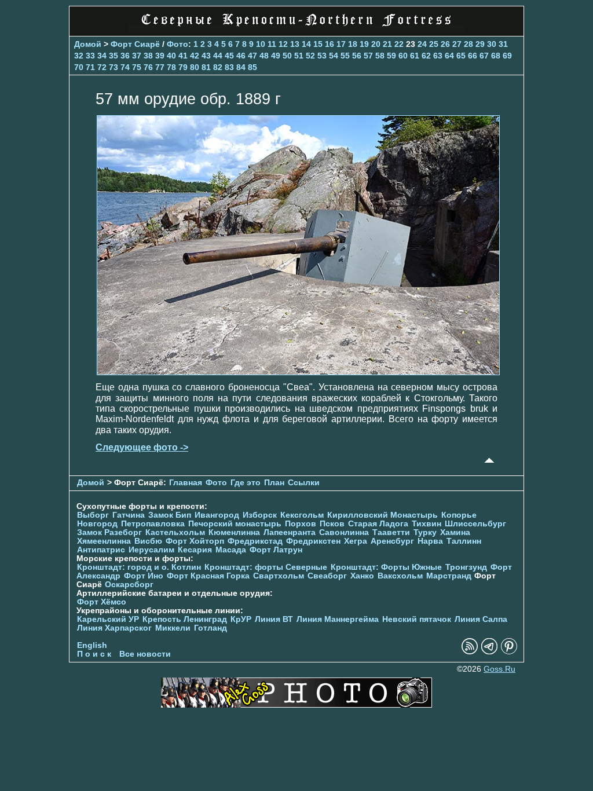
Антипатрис (101, 549)
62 (426, 55)
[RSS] (470, 651)
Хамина (455, 532)
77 (159, 67)
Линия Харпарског (114, 628)
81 (206, 67)
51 (298, 55)
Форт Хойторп (195, 541)
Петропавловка (153, 523)
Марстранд (448, 576)
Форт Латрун (276, 549)
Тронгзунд (466, 567)
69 (507, 55)
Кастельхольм (175, 532)
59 (391, 55)
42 (194, 55)
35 (113, 55)
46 (241, 55)
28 (468, 44)
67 (484, 55)
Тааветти (391, 532)
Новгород (97, 523)
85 (252, 67)
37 (136, 55)
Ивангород (217, 515)
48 (264, 55)
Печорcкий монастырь (234, 523)
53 (322, 55)
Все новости (145, 654)
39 (159, 55)
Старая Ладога (378, 523)
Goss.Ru (499, 669)
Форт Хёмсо (101, 602)
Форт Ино (143, 576)
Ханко (362, 576)
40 (171, 55)
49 (275, 55)
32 (78, 55)
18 (352, 44)
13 (294, 44)
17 (341, 44)
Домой (87, 44)
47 (252, 55)
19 (364, 44)
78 (171, 67)
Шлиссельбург (475, 523)
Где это (245, 482)
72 (102, 67)
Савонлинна (344, 532)
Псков (332, 523)
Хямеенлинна (104, 541)
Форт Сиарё (135, 44)
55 (345, 55)
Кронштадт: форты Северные (265, 567)
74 (125, 67)
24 (422, 44)
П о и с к (94, 654)
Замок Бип (169, 515)
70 (78, 67)
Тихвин (426, 523)
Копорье (459, 515)
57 (368, 55)
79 (183, 67)
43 (206, 55)
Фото (177, 44)
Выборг (93, 515)
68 (495, 55)
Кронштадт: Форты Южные (386, 567)
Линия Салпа (481, 619)
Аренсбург (392, 541)
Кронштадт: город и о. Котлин (139, 567)
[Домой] (296, 29)
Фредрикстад (255, 541)
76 (148, 67)
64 (449, 55)
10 (260, 44)
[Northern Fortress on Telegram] (489, 651)
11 (272, 44)
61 (414, 55)
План (274, 482)
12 (283, 44)
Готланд (210, 628)
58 (380, 55)
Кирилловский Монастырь (382, 515)
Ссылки (304, 482)
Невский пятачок (416, 619)
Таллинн (463, 541)
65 (461, 55)
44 (217, 55)
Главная (185, 482)
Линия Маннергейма (337, 619)
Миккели (173, 628)
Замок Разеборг (109, 532)
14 (306, 44)
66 (472, 55)
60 (403, 55)
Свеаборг (327, 576)
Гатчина (128, 515)
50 (287, 55)
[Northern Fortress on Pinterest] (509, 651)
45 (229, 55)
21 (387, 44)
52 (310, 55)
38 (148, 55)
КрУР (240, 619)
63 (437, 55)
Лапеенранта (289, 532)
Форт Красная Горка (208, 576)
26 (445, 44)
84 (241, 67)
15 (318, 44)
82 (217, 67)
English (92, 645)
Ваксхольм (400, 576)
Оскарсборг (129, 584)
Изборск (260, 515)
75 (136, 67)
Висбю (148, 541)
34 (102, 55)
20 (375, 44)
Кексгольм (302, 515)
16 (329, 44)
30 (491, 44)
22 (399, 44)
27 (457, 44)
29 (480, 44)
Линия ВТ (274, 619)
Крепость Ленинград (184, 619)
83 (229, 67)
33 (90, 55)
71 (90, 67)
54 (333, 55)
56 (356, 55)
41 (183, 55)
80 (194, 67)
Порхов (300, 523)
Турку (425, 532)
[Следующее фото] (298, 372)
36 (125, 55)
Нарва (430, 541)
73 (113, 67)
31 (503, 44)
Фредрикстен (313, 541)
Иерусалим (151, 549)
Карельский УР (108, 619)
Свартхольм (278, 576)
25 (433, 44)
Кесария (195, 549)
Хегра (355, 541)
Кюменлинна (234, 532)
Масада (230, 549)
